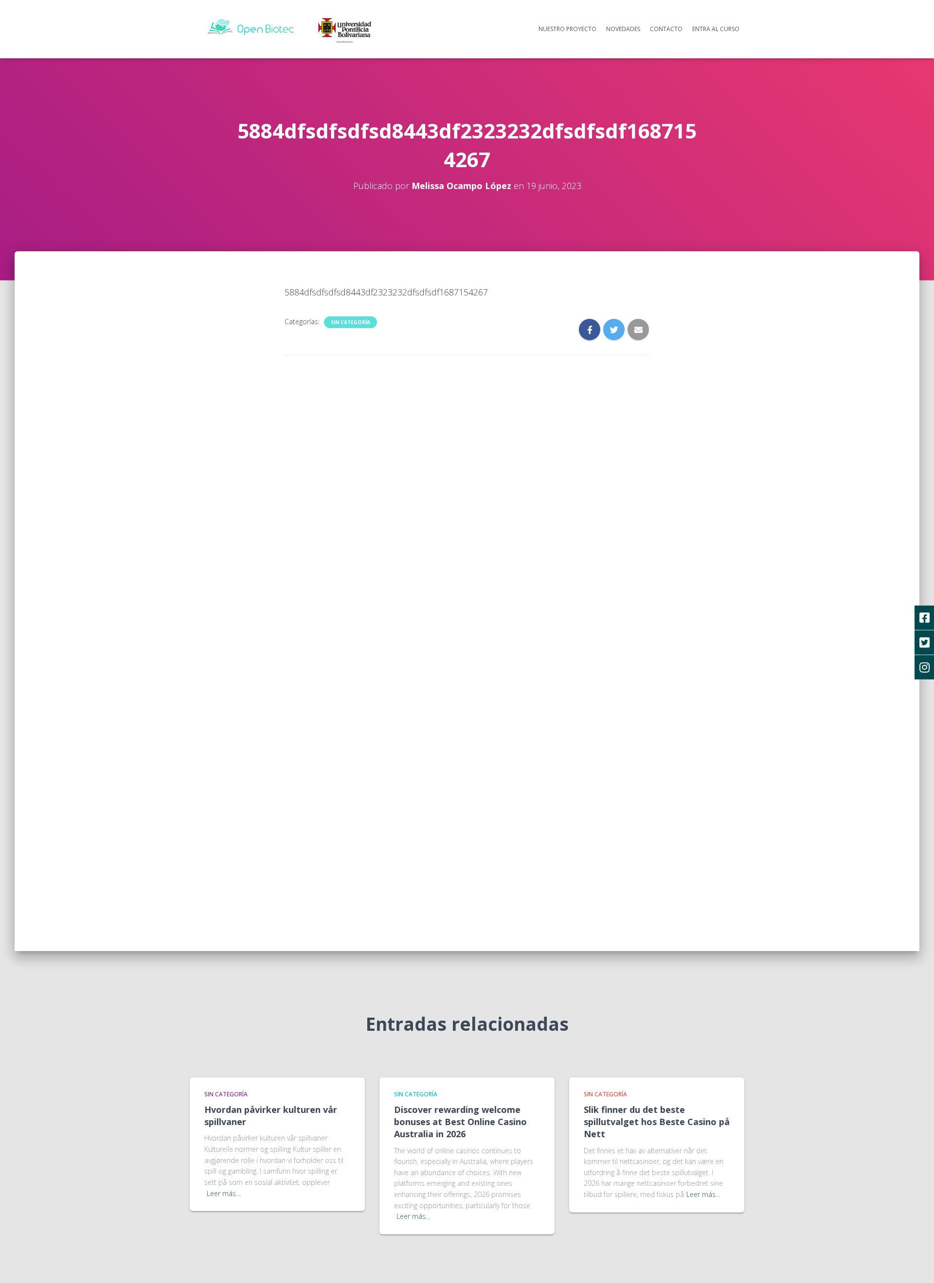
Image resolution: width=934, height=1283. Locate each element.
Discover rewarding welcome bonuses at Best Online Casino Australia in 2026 (460, 1122)
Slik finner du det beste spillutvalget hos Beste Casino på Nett (657, 1122)
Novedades (623, 29)
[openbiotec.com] (293, 28)
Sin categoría (350, 322)
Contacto (666, 29)
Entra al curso (715, 29)
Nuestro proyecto (567, 29)
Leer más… (224, 1193)
